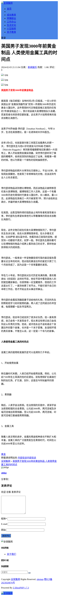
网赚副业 (11, 18)
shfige (4, 473)
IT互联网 (11, 28)
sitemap (40, 579)
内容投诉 (22, 457)
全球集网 (5, 461)
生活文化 (11, 25)
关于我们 (11, 554)
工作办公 (11, 22)
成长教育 (11, 15)
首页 (9, 9)
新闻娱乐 (32, 67)
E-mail (4, 524)
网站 (3, 530)
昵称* (4, 518)
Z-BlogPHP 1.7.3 (21, 588)
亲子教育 (11, 32)
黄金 (3, 454)
